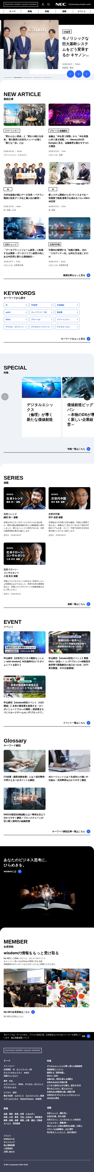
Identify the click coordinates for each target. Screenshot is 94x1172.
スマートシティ (12, 131)
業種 (30, 11)
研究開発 (16, 1123)
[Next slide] (87, 396)
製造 (53, 210)
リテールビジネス (11, 1099)
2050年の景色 (53, 1098)
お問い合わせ (9, 1151)
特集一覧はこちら (76, 449)
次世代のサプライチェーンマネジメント (63, 1095)
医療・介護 (24, 1120)
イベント (81, 11)
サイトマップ (9, 1142)
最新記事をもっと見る (74, 275)
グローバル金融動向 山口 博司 (60, 1129)
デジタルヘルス (63, 327)
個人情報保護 (16, 1037)
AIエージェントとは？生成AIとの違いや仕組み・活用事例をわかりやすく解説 (68, 778)
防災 (64, 67)
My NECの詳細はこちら (14, 1016)
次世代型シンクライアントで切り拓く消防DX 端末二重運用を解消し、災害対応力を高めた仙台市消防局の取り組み (75, 47)
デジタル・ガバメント (15, 327)
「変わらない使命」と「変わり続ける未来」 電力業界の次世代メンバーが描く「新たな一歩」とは (23, 139)
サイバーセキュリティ (13, 1072)
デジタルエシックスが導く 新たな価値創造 (64, 1066)
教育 (16, 1117)
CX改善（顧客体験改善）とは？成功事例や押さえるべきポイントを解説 (24, 778)
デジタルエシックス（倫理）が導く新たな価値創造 (40, 412)
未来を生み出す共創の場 (57, 1082)
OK (83, 1036)
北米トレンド (11, 244)
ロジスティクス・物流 (35, 1095)
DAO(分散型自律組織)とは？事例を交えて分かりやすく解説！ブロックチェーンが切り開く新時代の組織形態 (24, 817)
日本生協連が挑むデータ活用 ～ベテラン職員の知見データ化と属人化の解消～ (24, 196)
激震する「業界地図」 (56, 1072)
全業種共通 (18, 265)
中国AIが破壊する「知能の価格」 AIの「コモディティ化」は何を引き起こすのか (68, 253)
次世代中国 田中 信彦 (56, 1116)
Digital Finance (27, 1099)
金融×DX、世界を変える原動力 (60, 1079)
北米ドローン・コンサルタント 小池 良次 (64, 1119)
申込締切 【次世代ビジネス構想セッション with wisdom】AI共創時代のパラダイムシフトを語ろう (24, 661)
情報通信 (38, 1117)
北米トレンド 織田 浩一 (57, 1113)
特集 (47, 11)
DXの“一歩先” (52, 1076)
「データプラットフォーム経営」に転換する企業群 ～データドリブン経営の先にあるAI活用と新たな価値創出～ (24, 253)
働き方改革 (68, 32)
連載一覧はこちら (76, 604)
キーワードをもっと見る (73, 338)
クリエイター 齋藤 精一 (57, 1122)
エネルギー (22, 154)
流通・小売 (11, 210)
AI (8, 189)
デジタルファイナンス (40, 327)
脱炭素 (59, 312)
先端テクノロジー (11, 1076)
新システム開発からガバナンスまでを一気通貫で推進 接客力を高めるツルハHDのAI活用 (69, 198)
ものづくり (19, 1095)
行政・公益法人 (73, 67)
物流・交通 (19, 1114)
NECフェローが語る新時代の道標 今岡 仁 (64, 1126)
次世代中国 (55, 244)
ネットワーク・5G (39, 312)
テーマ (12, 11)
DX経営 (34, 305)
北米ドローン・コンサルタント (11, 572)
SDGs (8, 319)
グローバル (53, 154)
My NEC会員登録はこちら (17, 1012)
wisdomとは (10, 871)
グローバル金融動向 (59, 131)
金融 (61, 154)
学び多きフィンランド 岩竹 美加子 (62, 1132)
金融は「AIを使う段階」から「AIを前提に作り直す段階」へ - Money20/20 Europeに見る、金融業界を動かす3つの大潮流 (68, 141)
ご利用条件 (8, 1148)
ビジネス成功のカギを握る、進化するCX (64, 1085)
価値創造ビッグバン (55, 1069)
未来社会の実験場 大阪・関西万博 (61, 1092)
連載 (64, 11)
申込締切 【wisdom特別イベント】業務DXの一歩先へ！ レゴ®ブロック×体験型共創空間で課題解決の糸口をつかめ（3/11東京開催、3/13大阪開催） (69, 663)
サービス (7, 1123)
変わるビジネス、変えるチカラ (60, 1088)
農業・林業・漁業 (11, 1120)
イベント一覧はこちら (74, 722)
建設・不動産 (36, 1120)
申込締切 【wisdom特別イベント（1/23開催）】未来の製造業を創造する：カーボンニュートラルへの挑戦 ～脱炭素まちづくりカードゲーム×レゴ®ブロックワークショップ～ (24, 707)
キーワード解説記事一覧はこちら (68, 831)
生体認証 (60, 305)
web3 (8, 312)
